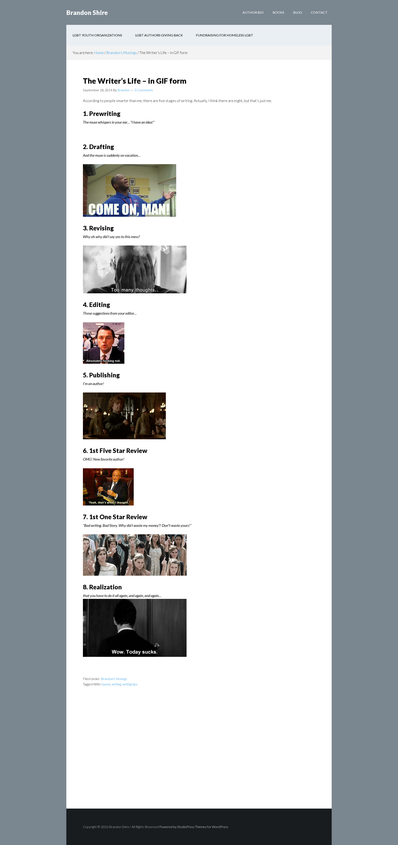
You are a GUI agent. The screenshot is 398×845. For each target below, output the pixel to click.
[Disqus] (199, 755)
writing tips (129, 684)
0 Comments (144, 90)
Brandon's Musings (114, 679)
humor (106, 684)
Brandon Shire (87, 12)
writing (116, 684)
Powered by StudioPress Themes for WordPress (193, 827)
